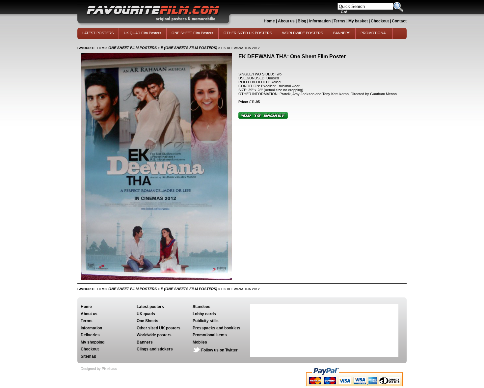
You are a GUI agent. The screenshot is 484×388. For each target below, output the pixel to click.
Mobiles (200, 342)
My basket (358, 21)
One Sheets (147, 321)
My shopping (92, 342)
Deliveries (90, 335)
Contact (399, 21)
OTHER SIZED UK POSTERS (248, 33)
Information (320, 21)
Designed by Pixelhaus (99, 369)
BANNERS (341, 33)
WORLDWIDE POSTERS (302, 33)
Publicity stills (206, 321)
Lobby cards (204, 314)
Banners (145, 342)
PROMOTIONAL (374, 33)
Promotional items (210, 335)
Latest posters (150, 306)
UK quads (146, 314)
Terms (339, 21)
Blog (302, 21)
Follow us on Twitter (219, 350)
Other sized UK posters (158, 328)
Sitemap (88, 356)
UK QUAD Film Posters (142, 33)
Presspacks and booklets (216, 328)
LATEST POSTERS (98, 33)
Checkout (380, 21)
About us (286, 21)
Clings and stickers (155, 349)
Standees (201, 306)
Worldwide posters (154, 335)
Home (269, 21)
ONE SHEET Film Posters (192, 33)
